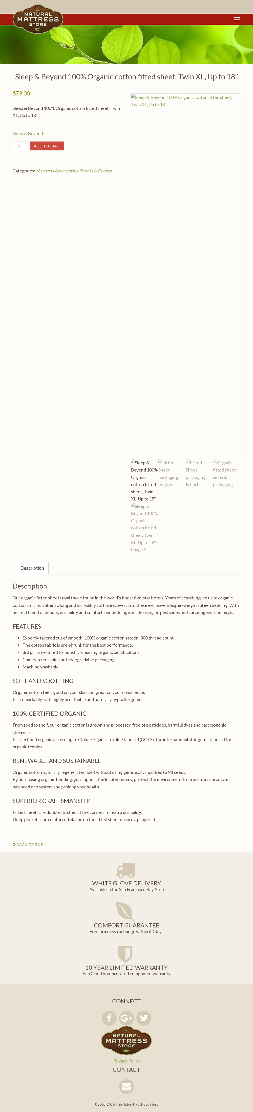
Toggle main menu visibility (236, 19)
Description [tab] (32, 568)
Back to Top (29, 844)
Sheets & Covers (96, 170)
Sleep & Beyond (28, 133)
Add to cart (47, 145)
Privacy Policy (126, 1061)
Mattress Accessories (57, 170)
